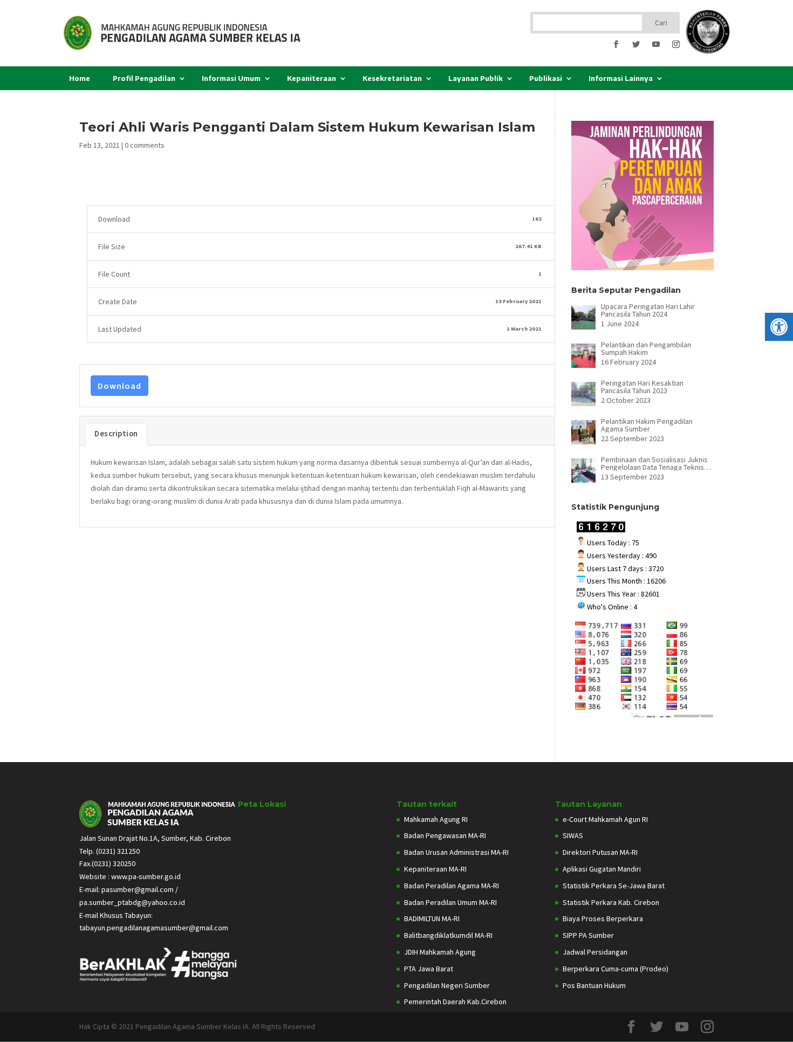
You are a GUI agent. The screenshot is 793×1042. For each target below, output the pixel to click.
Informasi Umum (231, 78)
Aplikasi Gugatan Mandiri (602, 869)
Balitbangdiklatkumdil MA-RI (448, 935)
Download (119, 385)
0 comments (145, 145)
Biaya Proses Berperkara (603, 918)
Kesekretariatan (392, 78)
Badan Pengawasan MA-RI (445, 835)
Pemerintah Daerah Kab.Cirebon (455, 1001)
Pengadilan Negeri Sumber (447, 985)
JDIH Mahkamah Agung (440, 952)
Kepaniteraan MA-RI (435, 869)
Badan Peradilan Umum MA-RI (450, 902)
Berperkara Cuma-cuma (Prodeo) (615, 969)
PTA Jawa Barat (428, 969)
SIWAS (573, 835)
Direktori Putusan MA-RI (600, 852)
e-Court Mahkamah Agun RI (605, 819)
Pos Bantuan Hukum (594, 985)
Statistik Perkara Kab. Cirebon (611, 902)
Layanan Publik (475, 78)
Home (79, 78)
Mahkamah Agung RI (436, 819)
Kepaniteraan (311, 78)
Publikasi (545, 78)
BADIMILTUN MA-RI (432, 918)
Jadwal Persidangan (595, 952)
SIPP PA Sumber (588, 935)
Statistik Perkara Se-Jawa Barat (614, 885)
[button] (779, 327)
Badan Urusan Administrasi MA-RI (456, 852)
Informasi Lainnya (621, 78)
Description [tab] (116, 433)
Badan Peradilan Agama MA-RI (451, 885)
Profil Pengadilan (144, 78)
